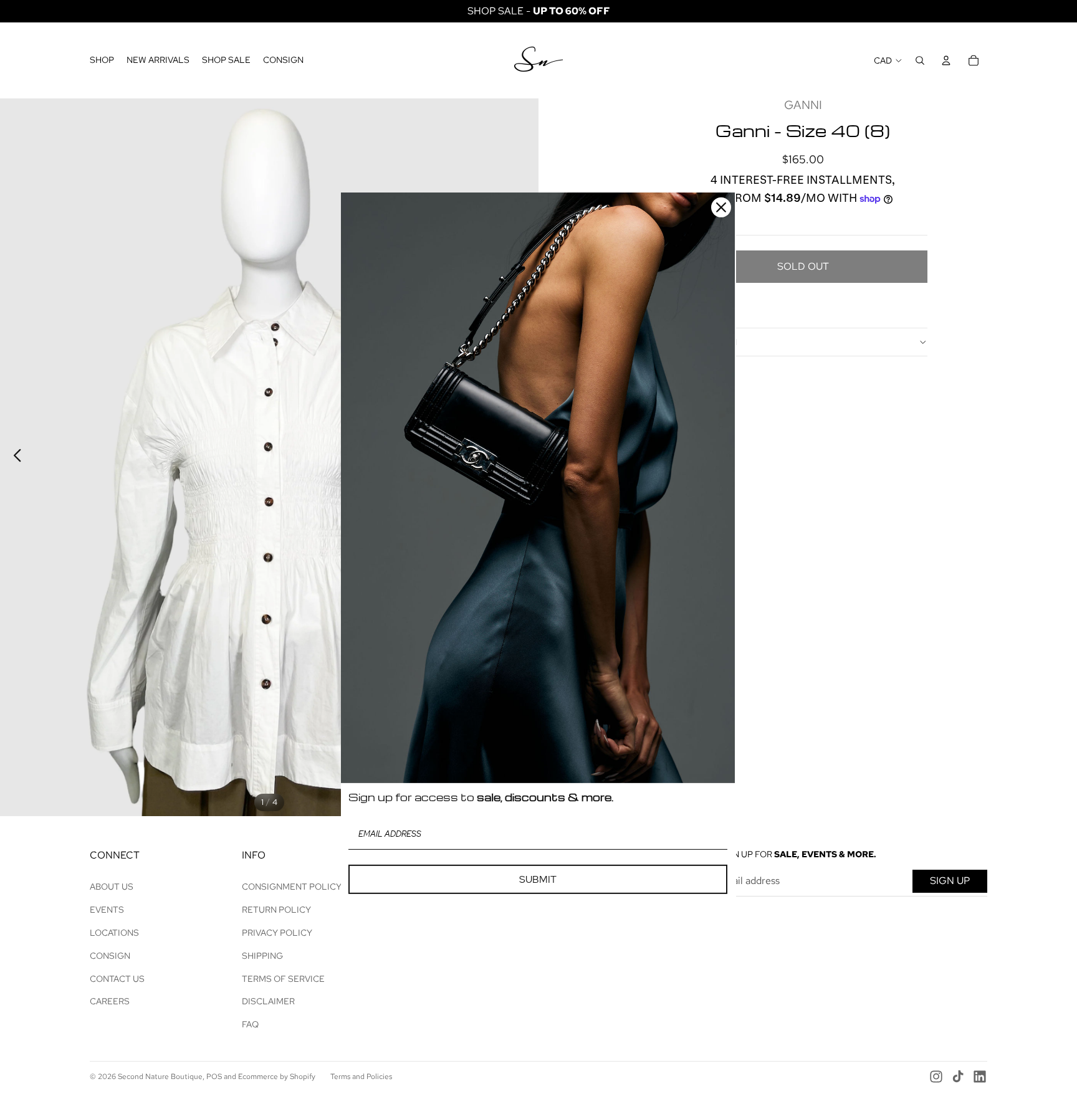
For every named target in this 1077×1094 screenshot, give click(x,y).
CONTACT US (117, 978)
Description (707, 342)
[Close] (721, 207)
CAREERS (110, 1001)
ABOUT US (111, 886)
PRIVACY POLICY (277, 932)
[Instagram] (936, 1076)
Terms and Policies (361, 1077)
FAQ (250, 1024)
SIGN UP (950, 880)
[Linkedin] (979, 1076)
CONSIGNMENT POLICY (292, 886)
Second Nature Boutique (160, 1077)
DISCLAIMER (268, 1001)
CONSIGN (110, 955)
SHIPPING (262, 955)
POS (214, 1077)
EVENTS (107, 909)
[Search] (920, 60)
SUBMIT (538, 879)
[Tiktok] (957, 1076)
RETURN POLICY (276, 909)
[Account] (946, 60)
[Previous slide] (14, 457)
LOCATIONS (114, 932)
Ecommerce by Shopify (276, 1077)
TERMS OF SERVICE (283, 978)
